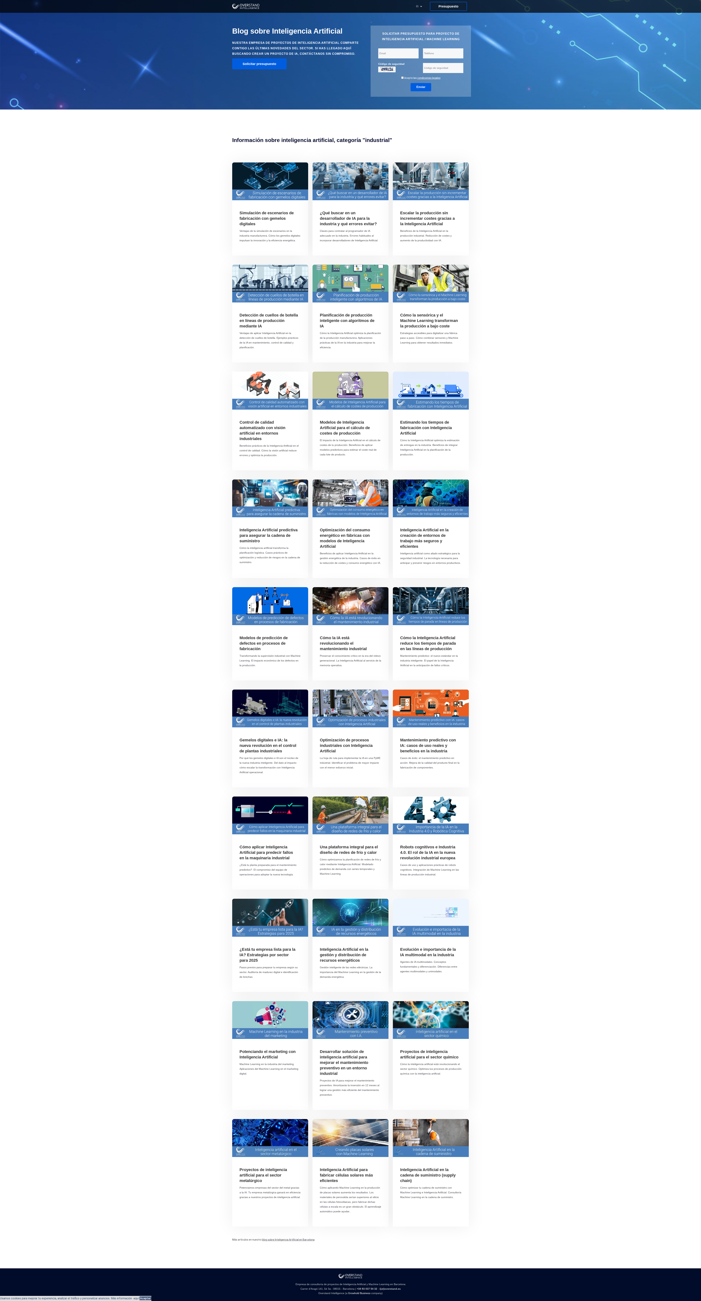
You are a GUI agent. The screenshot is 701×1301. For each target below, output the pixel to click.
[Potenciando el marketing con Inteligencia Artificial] (270, 1020)
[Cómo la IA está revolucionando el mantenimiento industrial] (350, 606)
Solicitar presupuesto (259, 64)
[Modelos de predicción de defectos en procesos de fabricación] (270, 606)
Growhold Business (359, 1293)
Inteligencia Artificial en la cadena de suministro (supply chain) (428, 1175)
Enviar (420, 87)
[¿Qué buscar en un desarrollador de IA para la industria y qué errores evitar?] (350, 181)
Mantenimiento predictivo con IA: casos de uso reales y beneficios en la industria (428, 745)
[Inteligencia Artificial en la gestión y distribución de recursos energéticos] (350, 918)
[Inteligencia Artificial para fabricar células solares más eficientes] (350, 1138)
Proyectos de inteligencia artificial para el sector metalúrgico (263, 1175)
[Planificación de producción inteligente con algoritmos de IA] (350, 283)
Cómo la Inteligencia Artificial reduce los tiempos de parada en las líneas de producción (428, 643)
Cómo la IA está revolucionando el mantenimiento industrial (343, 643)
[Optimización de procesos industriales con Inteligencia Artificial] (350, 708)
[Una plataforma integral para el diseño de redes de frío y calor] (350, 815)
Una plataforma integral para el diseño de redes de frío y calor (349, 850)
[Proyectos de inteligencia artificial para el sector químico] (431, 1020)
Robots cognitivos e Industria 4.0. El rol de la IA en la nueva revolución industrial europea (427, 852)
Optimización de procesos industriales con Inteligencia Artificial (346, 745)
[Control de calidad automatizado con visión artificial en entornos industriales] (270, 390)
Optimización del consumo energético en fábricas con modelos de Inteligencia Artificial (345, 538)
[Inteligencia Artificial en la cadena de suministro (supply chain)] (431, 1138)
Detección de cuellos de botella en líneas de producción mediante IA (269, 320)
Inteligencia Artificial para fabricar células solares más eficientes (346, 1175)
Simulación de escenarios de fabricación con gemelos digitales (267, 218)
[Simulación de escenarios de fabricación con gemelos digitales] (270, 181)
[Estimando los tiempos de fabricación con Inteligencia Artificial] (431, 390)
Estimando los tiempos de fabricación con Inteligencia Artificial (426, 427)
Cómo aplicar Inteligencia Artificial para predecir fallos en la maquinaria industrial (266, 852)
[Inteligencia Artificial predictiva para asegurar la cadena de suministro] (270, 498)
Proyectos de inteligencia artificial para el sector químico (429, 1054)
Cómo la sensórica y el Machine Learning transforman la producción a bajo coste (429, 320)
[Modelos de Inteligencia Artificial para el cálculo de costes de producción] (350, 390)
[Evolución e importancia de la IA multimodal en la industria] (431, 918)
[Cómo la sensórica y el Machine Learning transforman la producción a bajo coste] (431, 283)
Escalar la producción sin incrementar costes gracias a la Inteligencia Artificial (427, 218)
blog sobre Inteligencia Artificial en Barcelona (288, 1239)
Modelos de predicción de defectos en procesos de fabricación (264, 643)
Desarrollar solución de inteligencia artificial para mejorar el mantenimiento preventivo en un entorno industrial (344, 1062)
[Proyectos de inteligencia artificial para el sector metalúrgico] (270, 1138)
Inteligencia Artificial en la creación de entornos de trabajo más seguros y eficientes (424, 538)
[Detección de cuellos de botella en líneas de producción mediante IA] (270, 283)
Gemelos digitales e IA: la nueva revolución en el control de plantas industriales (268, 745)
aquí (136, 1298)
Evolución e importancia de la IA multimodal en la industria (428, 952)
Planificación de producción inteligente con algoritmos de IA (347, 320)
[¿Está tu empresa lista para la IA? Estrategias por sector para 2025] (270, 918)
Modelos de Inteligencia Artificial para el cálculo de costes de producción (345, 427)
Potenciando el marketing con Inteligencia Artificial (268, 1054)
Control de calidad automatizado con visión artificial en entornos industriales (262, 430)
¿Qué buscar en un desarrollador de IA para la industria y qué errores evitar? (348, 218)
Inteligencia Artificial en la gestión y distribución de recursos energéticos (344, 955)
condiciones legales (428, 77)
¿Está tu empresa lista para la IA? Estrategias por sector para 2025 (267, 955)
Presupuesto (448, 6)
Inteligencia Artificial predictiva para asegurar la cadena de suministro (269, 535)
